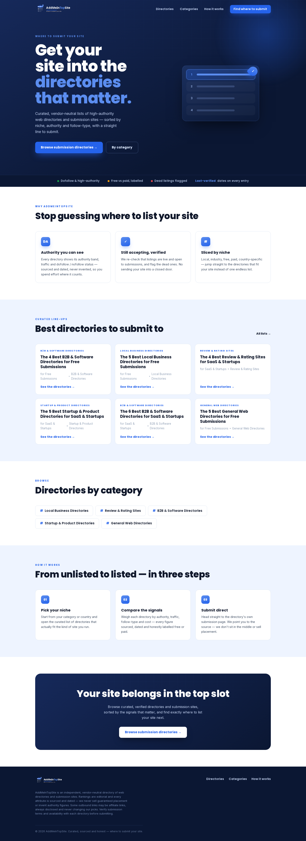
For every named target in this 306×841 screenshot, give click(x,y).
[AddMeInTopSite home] (54, 9)
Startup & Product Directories (70, 523)
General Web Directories (131, 523)
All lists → (263, 333)
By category (122, 147)
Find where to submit (250, 9)
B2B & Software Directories (179, 510)
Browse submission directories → (69, 147)
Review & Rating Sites (123, 510)
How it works (214, 9)
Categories (189, 9)
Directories (165, 9)
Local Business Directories (66, 510)
